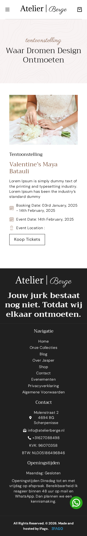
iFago (43, 528)
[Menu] (7, 9)
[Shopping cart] (78, 9)
